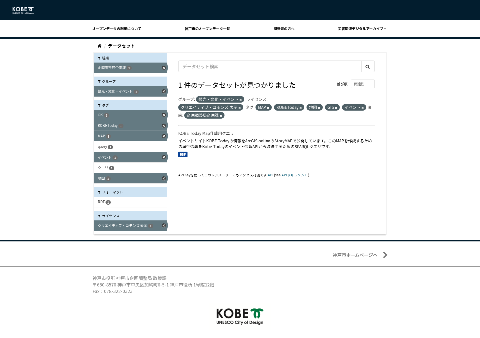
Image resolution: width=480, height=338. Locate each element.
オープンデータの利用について (116, 28)
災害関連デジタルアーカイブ (360, 28)
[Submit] (368, 66)
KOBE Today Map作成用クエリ (206, 133)
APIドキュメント (295, 174)
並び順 (342, 83)
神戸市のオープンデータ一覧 (207, 28)
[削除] (241, 100)
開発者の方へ (284, 28)
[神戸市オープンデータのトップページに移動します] (25, 10)
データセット (121, 45)
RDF (183, 154)
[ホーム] (100, 45)
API (270, 174)
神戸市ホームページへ (355, 254)
